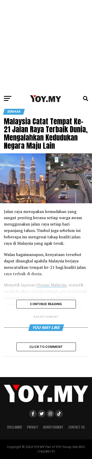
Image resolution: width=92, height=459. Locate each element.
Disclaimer (14, 427)
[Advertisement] (46, 46)
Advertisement (53, 427)
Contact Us (76, 427)
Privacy (32, 427)
